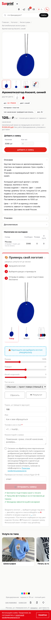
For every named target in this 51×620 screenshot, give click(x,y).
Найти (43, 15)
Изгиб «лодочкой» (25, 374)
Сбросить (14, 395)
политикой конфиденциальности (13, 616)
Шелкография (9, 564)
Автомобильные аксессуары (13, 25)
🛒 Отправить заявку (25, 486)
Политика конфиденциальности (19, 469)
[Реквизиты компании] (30, 602)
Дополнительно (11, 224)
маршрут (34, 608)
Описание (8, 160)
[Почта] (34, 9)
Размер (25, 359)
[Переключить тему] (40, 9)
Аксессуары (25, 22)
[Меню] (17, 4)
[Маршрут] (19, 9)
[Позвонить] (47, 9)
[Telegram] (24, 9)
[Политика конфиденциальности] (43, 602)
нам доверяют (11, 602)
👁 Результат (36, 394)
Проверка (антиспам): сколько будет (22, 474)
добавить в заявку (25, 150)
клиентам (22, 602)
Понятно (42, 615)
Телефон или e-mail (14, 425)
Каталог (14, 22)
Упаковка (8, 218)
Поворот (25, 367)
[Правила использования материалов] (37, 602)
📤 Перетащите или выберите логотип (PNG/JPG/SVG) (25, 351)
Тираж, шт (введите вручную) (17, 405)
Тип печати (9, 382)
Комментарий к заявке (14, 435)
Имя (6, 415)
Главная (5, 22)
